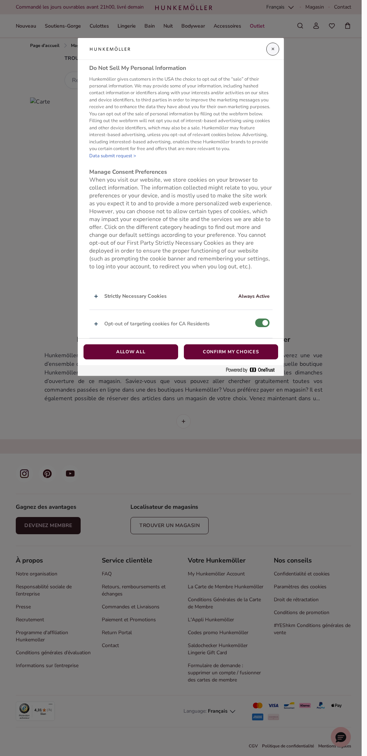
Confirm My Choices (231, 352)
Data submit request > (112, 156)
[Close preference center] (272, 49)
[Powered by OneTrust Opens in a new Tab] (253, 370)
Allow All (131, 352)
